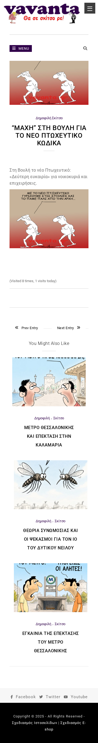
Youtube (79, 696)
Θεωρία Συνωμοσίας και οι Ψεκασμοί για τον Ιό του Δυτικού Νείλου (50, 539)
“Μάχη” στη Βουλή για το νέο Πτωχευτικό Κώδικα (49, 135)
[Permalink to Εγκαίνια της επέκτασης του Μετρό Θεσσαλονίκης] (50, 611)
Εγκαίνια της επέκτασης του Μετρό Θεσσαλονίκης (50, 642)
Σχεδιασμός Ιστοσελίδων (34, 723)
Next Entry (65, 328)
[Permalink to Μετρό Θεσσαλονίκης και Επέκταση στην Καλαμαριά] (49, 405)
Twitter (53, 696)
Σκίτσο (57, 118)
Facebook (26, 696)
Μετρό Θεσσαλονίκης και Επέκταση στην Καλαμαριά (49, 436)
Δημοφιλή (43, 118)
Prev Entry (30, 328)
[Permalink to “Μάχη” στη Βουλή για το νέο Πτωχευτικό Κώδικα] (49, 104)
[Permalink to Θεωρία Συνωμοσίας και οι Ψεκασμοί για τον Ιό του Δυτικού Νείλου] (50, 508)
